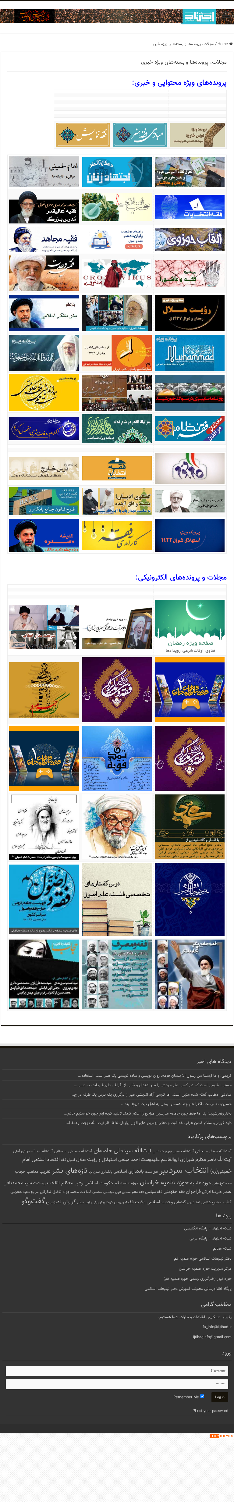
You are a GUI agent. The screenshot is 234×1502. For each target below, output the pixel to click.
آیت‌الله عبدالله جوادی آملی (33, 1151)
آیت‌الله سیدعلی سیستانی (73, 1151)
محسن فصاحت (91, 1192)
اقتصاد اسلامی (46, 1160)
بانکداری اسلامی (128, 1171)
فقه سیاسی (153, 1192)
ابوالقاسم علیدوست (160, 1159)
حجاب (20, 1171)
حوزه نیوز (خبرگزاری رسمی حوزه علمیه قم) (198, 1279)
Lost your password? (210, 1411)
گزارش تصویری (61, 1202)
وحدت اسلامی (160, 1202)
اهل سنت (151, 1172)
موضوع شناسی (211, 1202)
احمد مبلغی (129, 1159)
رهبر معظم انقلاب (65, 1183)
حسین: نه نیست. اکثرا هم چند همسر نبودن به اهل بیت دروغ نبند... (176, 1104)
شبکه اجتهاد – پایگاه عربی (211, 1239)
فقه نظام (138, 1192)
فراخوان (193, 1192)
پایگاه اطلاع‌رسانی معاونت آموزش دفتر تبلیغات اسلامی (188, 1289)
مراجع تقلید (31, 1192)
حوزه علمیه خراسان (164, 1183)
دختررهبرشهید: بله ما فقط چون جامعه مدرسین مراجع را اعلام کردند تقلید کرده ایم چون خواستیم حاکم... (148, 1114)
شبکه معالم (222, 1249)
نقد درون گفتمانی (187, 1202)
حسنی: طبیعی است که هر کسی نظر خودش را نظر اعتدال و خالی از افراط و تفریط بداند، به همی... (153, 1085)
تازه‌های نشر (69, 1171)
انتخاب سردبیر (184, 1171)
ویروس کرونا (115, 1202)
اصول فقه (68, 1160)
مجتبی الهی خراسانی (117, 1192)
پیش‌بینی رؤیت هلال (91, 1202)
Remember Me (186, 1397)
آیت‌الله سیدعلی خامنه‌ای (122, 1150)
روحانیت (39, 1183)
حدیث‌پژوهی (222, 1183)
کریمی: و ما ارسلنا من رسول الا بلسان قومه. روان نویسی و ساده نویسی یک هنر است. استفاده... (155, 1076)
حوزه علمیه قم (127, 1183)
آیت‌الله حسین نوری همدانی (173, 1151)
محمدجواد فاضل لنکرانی (59, 1192)
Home (223, 44)
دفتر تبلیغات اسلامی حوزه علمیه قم (203, 1259)
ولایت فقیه (135, 1202)
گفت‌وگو (33, 1201)
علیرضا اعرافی (212, 1192)
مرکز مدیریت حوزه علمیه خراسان (205, 1269)
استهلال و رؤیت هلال (96, 1159)
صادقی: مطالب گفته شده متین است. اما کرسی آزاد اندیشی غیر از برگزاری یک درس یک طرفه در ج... (151, 1095)
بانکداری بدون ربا (100, 1172)
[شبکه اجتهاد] (117, 17)
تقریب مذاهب (39, 1171)
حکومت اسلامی (98, 1183)
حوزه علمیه (200, 1183)
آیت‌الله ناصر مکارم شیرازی (206, 1160)
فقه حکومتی (174, 1191)
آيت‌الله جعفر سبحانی (213, 1151)
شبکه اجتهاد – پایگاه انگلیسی (208, 1229)
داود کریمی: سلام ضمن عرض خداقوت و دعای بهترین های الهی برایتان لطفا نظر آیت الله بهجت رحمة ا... (149, 1123)
